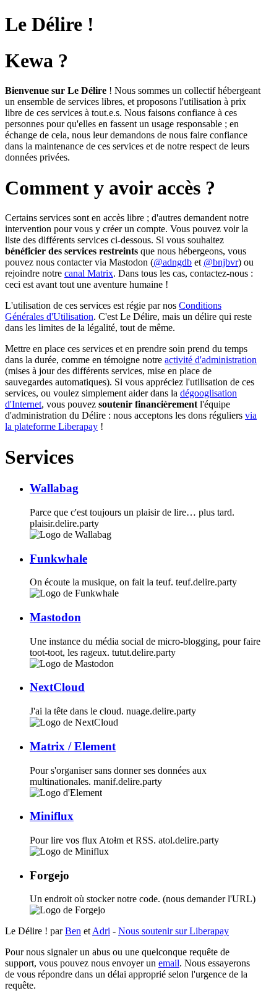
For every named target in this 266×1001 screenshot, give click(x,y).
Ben (73, 931)
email (168, 963)
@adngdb (172, 262)
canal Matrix (88, 273)
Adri (101, 931)
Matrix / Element (73, 746)
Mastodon (55, 617)
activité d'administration (211, 359)
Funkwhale (58, 558)
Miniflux (52, 816)
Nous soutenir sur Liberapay (173, 931)
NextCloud (57, 687)
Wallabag (54, 488)
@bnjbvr (221, 262)
